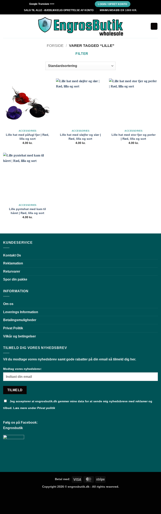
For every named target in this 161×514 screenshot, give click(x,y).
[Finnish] (76, 3)
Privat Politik (13, 328)
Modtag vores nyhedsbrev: (22, 368)
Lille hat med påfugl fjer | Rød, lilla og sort (27, 136)
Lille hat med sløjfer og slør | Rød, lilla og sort (80, 136)
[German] (72, 3)
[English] (63, 3)
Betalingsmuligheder (19, 320)
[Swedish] (88, 3)
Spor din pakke (15, 279)
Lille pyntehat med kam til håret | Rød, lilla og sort (27, 211)
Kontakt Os (12, 255)
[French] (67, 3)
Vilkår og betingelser (19, 336)
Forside (55, 45)
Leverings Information (20, 312)
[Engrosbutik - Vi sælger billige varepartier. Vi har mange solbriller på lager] (80, 26)
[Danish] (59, 3)
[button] (5, 26)
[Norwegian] (84, 3)
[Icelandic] (80, 3)
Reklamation (13, 263)
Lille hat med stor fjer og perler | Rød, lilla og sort (134, 136)
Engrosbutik (13, 428)
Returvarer (11, 271)
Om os (8, 304)
